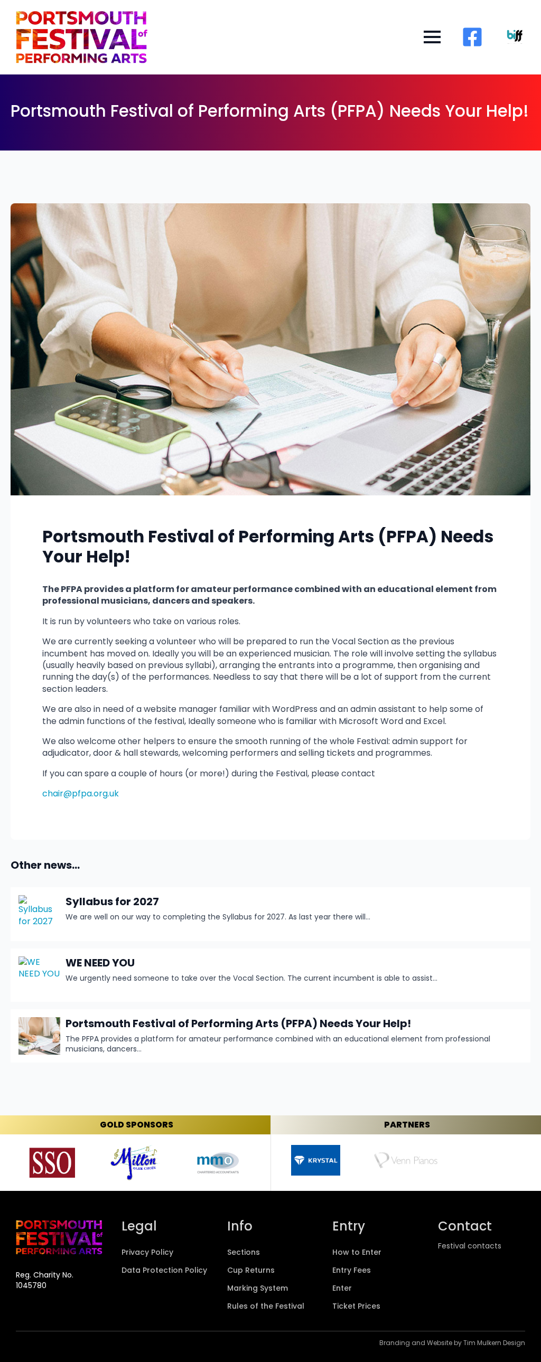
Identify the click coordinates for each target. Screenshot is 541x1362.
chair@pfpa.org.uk (80, 793)
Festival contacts (469, 1246)
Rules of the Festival (265, 1306)
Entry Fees (351, 1270)
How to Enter (356, 1252)
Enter (342, 1288)
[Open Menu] (432, 37)
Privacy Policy (147, 1252)
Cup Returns (251, 1270)
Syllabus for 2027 (112, 901)
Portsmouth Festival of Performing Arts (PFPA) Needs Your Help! (238, 1023)
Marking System (257, 1288)
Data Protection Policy (164, 1270)
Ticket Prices (356, 1306)
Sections (243, 1252)
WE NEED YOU (100, 962)
